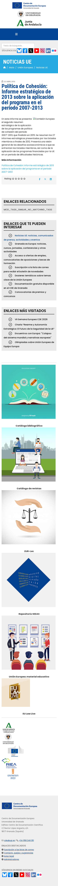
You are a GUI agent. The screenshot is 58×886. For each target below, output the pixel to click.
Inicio (11, 67)
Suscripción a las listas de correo (19, 849)
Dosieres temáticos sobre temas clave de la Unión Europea (27, 277)
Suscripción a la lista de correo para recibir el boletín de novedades (26, 269)
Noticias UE (42, 67)
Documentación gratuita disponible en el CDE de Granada (29, 286)
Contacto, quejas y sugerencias (18, 853)
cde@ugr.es (9, 840)
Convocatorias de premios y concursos (25, 294)
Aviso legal (9, 856)
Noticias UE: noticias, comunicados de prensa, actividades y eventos (28, 237)
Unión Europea (25, 67)
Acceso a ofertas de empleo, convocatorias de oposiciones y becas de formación (27, 259)
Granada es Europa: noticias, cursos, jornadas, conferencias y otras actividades (25, 247)
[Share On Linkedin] (51, 179)
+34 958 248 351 (26, 840)
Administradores (11, 859)
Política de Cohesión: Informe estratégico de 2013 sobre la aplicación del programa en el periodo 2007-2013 (28, 168)
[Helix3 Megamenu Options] (16, 34)
